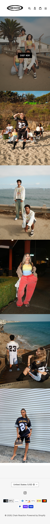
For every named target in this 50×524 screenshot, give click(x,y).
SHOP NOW (25, 55)
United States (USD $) (24, 484)
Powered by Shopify (36, 515)
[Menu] (45, 8)
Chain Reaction (19, 515)
